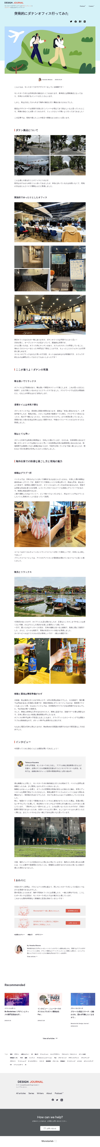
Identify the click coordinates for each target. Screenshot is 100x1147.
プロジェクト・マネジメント (69, 1054)
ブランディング (85, 1058)
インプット (32, 1058)
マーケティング (71, 1061)
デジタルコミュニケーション (44, 1058)
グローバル (55, 1061)
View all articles (49, 1038)
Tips (55, 1058)
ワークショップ (22, 1061)
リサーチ (41, 1061)
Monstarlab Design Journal (80, 1023)
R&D (21, 1058)
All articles (21, 1093)
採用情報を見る (73, 911)
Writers (40, 1093)
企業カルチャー (20, 934)
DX (11, 1064)
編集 (26, 1058)
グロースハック (62, 1058)
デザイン (16, 1054)
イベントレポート (10, 1008)
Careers (91, 6)
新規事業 (48, 1061)
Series (31, 1093)
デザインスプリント (74, 1058)
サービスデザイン (32, 1061)
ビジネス (79, 1061)
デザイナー (39, 934)
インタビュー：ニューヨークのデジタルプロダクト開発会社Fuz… (49, 1011)
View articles (31, 956)
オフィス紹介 (82, 1054)
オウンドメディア (88, 1061)
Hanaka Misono (47, 79)
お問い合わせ (73, 923)
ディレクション (44, 1054)
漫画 (11, 1054)
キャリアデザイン (55, 1054)
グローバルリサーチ (77, 1008)
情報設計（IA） (14, 1058)
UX (32, 1054)
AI (25, 1064)
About (49, 1093)
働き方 (30, 934)
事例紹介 (62, 1061)
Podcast (82, 6)
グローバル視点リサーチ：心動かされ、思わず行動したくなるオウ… (82, 1014)
